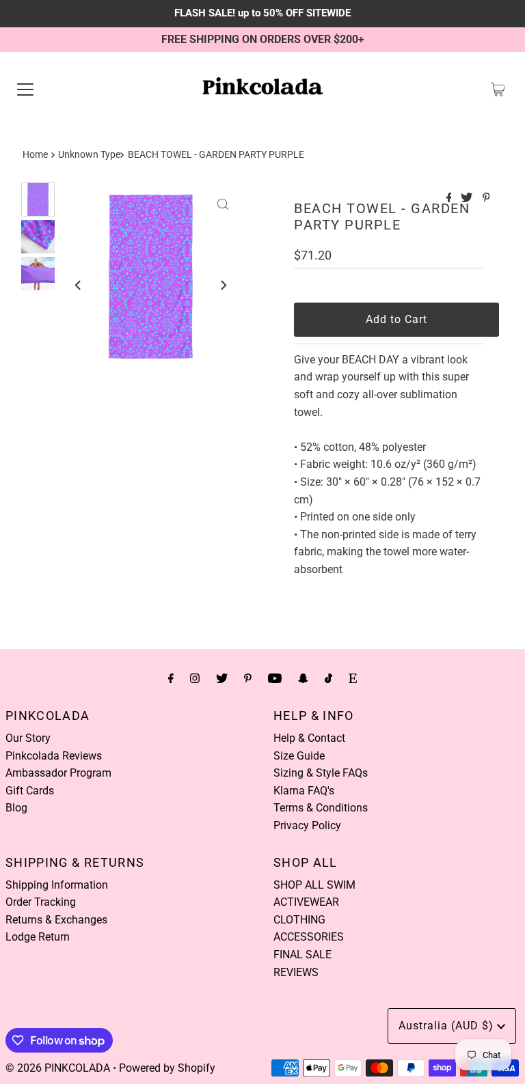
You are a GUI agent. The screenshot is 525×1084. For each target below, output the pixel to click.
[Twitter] (222, 678)
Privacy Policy (307, 825)
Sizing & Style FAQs (320, 772)
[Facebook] (171, 678)
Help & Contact (309, 738)
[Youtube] (275, 678)
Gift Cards (29, 790)
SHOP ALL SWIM (314, 884)
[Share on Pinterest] (486, 198)
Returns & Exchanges (56, 919)
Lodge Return (37, 936)
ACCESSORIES (308, 936)
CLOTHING (299, 919)
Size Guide (299, 755)
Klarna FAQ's (303, 790)
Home (35, 155)
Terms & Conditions (320, 807)
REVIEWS (296, 972)
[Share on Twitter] (468, 198)
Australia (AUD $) (448, 1025)
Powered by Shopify (167, 1067)
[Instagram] (195, 678)
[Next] (223, 285)
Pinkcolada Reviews (53, 755)
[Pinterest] (248, 678)
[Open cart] (498, 89)
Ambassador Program (58, 772)
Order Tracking (40, 901)
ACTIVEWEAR (306, 901)
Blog (16, 807)
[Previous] (79, 285)
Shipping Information (56, 884)
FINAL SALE (302, 954)
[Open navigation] (25, 89)
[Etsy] (353, 678)
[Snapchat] (303, 678)
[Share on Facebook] (450, 198)
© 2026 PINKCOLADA (57, 1067)
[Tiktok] (328, 678)
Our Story (28, 738)
